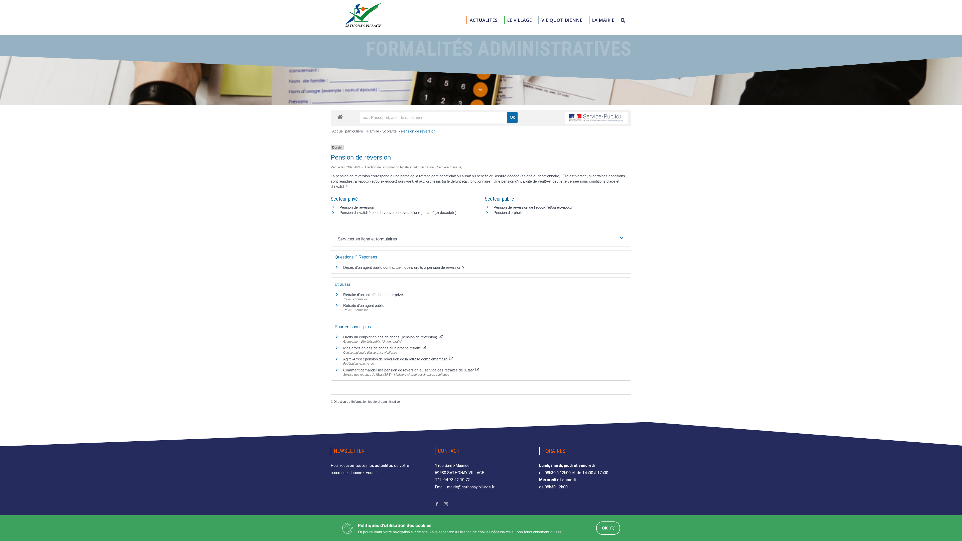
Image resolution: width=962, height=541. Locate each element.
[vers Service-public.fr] (596, 118)
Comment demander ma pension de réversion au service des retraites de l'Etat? (409, 370)
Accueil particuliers (348, 131)
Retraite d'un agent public (363, 305)
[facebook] (437, 504)
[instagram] (446, 504)
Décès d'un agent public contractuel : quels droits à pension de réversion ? (403, 267)
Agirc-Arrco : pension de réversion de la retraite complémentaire (395, 359)
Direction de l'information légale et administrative (367, 401)
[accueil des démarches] (340, 116)
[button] (623, 20)
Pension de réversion (418, 131)
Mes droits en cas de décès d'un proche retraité (382, 348)
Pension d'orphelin (508, 212)
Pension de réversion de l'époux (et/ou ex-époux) (533, 207)
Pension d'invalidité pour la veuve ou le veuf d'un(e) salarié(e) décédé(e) (397, 212)
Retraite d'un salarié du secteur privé (373, 295)
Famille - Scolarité (382, 131)
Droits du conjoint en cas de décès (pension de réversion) (390, 337)
